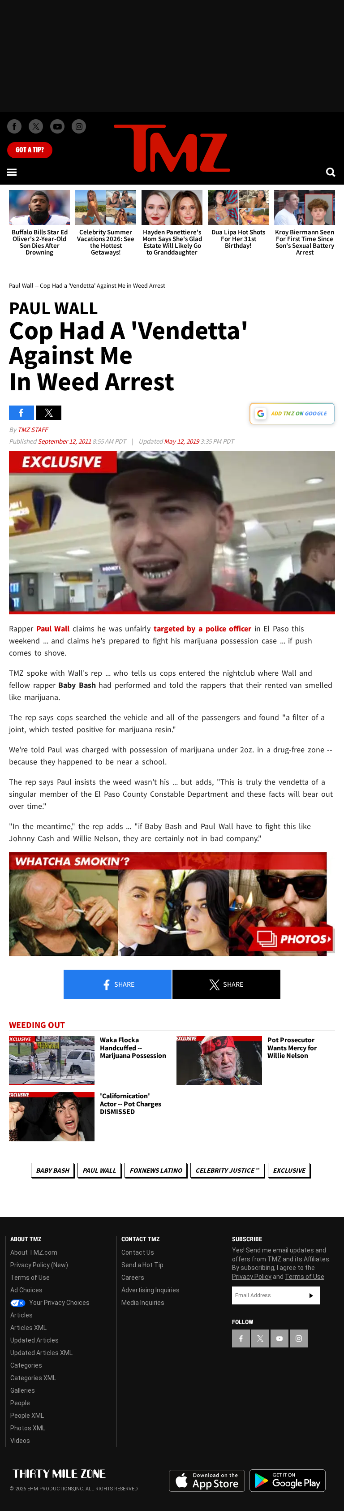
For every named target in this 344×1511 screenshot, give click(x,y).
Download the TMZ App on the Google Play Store (287, 1480)
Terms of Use (30, 1277)
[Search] (331, 172)
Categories (26, 1365)
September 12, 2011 (65, 441)
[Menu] (12, 172)
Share (123, 984)
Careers (132, 1277)
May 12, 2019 (182, 441)
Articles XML (28, 1327)
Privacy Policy (251, 1276)
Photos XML (27, 1428)
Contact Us (137, 1252)
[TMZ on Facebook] (14, 126)
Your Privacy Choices (59, 1302)
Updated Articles (34, 1340)
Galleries (22, 1390)
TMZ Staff (32, 429)
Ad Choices (26, 1290)
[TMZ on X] (36, 126)
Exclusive (289, 1170)
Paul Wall (99, 1170)
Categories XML (33, 1377)
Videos (20, 1440)
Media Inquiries (142, 1302)
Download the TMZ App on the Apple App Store (207, 1481)
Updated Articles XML (41, 1352)
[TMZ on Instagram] (79, 126)
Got (30, 150)
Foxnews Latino (155, 1170)
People (20, 1403)
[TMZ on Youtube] (57, 126)
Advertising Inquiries (150, 1290)
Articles (21, 1315)
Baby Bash (52, 1170)
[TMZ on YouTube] (279, 1338)
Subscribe (311, 1295)
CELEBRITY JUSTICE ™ (227, 1170)
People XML (27, 1415)
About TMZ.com (33, 1252)
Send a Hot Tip (142, 1265)
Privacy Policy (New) (39, 1265)
